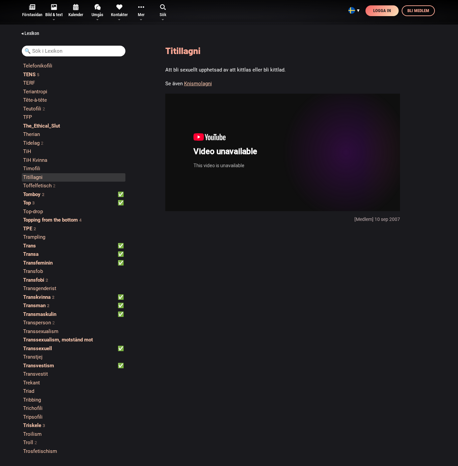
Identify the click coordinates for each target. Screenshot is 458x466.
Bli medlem (418, 10)
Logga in (382, 10)
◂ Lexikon (30, 33)
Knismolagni (198, 84)
